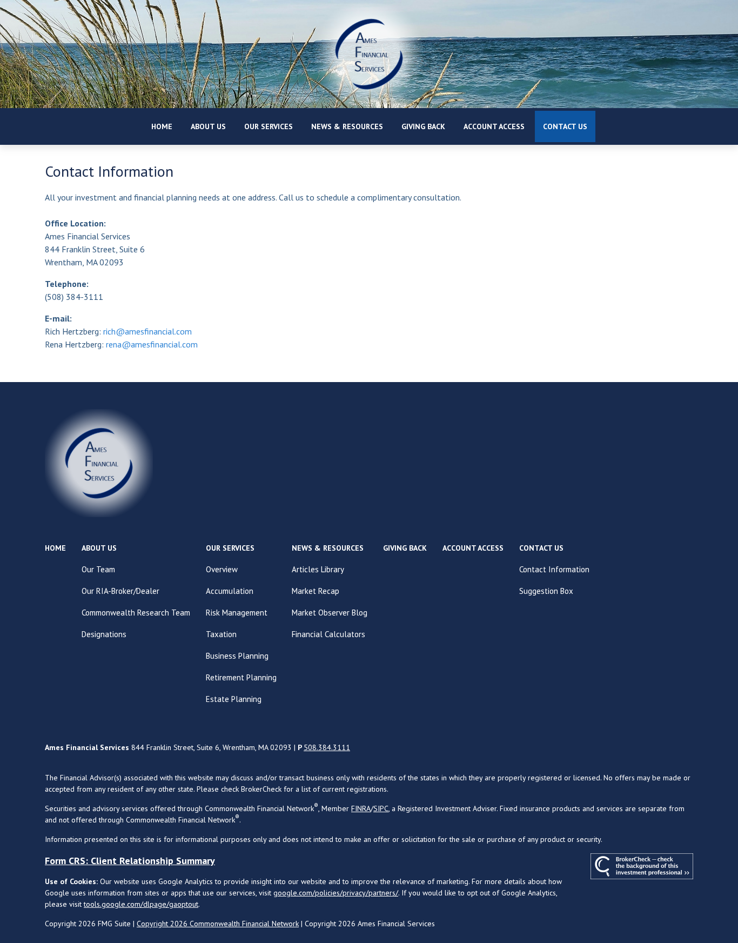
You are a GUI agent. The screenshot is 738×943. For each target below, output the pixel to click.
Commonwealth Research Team (136, 612)
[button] (161, 126)
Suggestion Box (546, 591)
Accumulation (229, 591)
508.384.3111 (327, 747)
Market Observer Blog (329, 612)
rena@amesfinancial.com (152, 344)
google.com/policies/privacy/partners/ (335, 893)
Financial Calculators (328, 634)
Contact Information (554, 569)
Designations (104, 634)
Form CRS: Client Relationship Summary (130, 860)
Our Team (98, 569)
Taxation (221, 634)
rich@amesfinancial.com (147, 331)
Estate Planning (233, 699)
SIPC (380, 808)
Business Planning (237, 656)
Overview (222, 569)
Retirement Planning (241, 677)
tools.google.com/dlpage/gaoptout (141, 904)
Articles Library (318, 569)
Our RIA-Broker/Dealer (120, 591)
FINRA (361, 808)
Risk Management (236, 612)
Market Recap (315, 591)
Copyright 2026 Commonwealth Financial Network (218, 923)
